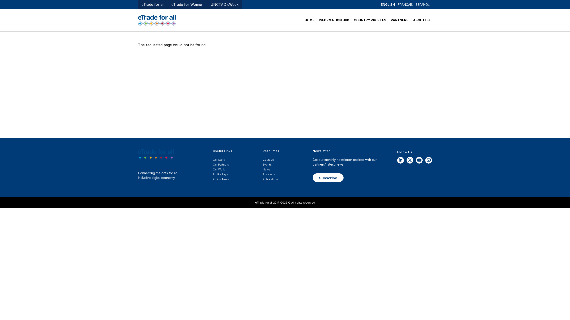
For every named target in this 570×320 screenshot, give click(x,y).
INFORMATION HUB (334, 20)
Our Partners (221, 164)
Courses (268, 159)
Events (267, 164)
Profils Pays (220, 174)
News (266, 169)
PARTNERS (400, 20)
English (388, 4)
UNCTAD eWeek (224, 4)
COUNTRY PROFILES (370, 20)
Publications (271, 179)
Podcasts (269, 174)
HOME (309, 20)
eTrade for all (153, 4)
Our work (219, 169)
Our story (219, 159)
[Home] (157, 20)
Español (423, 4)
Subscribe (328, 178)
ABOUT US (421, 20)
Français (405, 4)
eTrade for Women (187, 4)
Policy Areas (221, 179)
